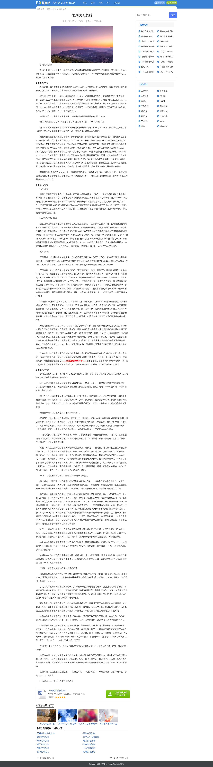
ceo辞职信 (164, 41)
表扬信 (163, 121)
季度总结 (145, 121)
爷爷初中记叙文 (147, 62)
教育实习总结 (43, 737)
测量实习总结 (43, 748)
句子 (108, 3)
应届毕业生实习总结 (46, 733)
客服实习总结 (89, 752)
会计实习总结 (43, 752)
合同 (100, 3)
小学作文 (163, 116)
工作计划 (145, 96)
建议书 (144, 116)
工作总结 (145, 106)
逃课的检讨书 (146, 36)
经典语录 (163, 91)
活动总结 (163, 126)
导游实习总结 (43, 741)
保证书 (144, 111)
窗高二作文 (145, 67)
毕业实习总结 (89, 744)
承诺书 (163, 101)
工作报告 (145, 91)
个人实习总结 (89, 748)
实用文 (117, 3)
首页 (85, 3)
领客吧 (103, 764)
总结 (93, 3)
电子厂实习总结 (166, 72)
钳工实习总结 (43, 744)
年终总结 (163, 106)
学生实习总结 (89, 733)
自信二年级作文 (166, 57)
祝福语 (144, 101)
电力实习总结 (89, 741)
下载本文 (97, 21)
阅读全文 (89, 21)
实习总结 (62, 9)
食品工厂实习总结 (91, 737)
